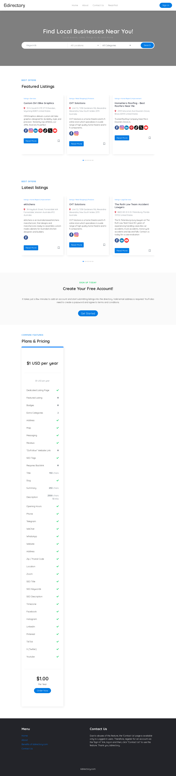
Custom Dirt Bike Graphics (39, 103)
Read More (31, 141)
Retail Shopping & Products (85, 98)
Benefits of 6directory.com (35, 744)
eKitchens (29, 204)
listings (26, 98)
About (85, 5)
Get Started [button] (88, 313)
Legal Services (126, 200)
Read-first (113, 5)
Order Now (42, 690)
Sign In (165, 5)
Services (33, 98)
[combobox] (84, 45)
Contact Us (98, 5)
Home (75, 5)
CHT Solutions (77, 103)
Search (147, 45)
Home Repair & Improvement (131, 98)
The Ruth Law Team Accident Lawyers (132, 206)
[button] (83, 160)
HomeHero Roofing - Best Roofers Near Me (130, 104)
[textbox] (84, 45)
